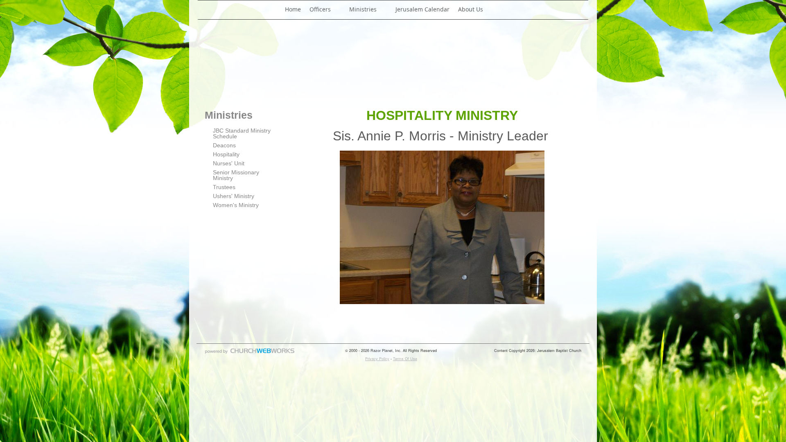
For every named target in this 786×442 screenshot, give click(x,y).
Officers (320, 9)
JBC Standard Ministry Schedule (242, 133)
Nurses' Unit (228, 163)
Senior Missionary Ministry (236, 175)
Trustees (224, 187)
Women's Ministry (236, 205)
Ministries (363, 9)
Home (293, 9)
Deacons (224, 145)
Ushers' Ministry (233, 196)
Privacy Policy (377, 358)
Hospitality (226, 154)
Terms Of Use (405, 358)
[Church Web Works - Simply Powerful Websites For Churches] (250, 353)
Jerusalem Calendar (422, 9)
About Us (470, 9)
